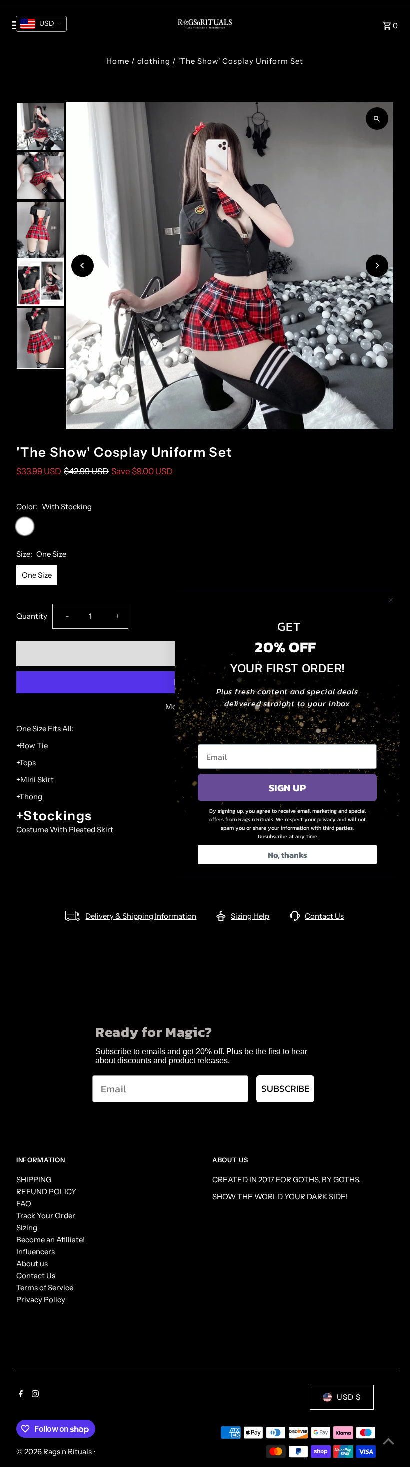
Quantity (32, 616)
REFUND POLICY (46, 1191)
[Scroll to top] (389, 1441)
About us (32, 1263)
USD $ (349, 1397)
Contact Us (324, 916)
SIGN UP (287, 787)
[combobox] (41, 24)
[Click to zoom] (377, 118)
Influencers (35, 1251)
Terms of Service (45, 1287)
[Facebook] (19, 1395)
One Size (37, 575)
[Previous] (83, 265)
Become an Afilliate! (50, 1239)
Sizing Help (250, 916)
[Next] (377, 265)
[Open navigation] (86, 25)
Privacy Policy (41, 1299)
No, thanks (288, 854)
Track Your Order (46, 1215)
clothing (154, 61)
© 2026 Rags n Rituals (55, 1451)
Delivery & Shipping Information (141, 916)
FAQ (24, 1203)
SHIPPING (34, 1179)
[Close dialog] (391, 600)
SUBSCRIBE (286, 1088)
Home (118, 61)
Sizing (27, 1227)
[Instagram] (34, 1395)
